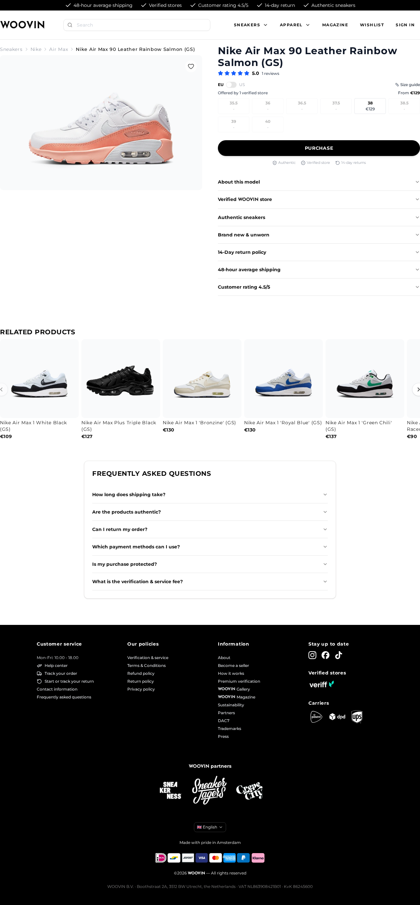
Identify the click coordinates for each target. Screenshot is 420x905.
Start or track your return (69, 681)
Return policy (140, 681)
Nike (36, 49)
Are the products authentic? (126, 512)
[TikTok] (339, 655)
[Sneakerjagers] (210, 790)
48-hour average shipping (249, 270)
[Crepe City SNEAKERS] (249, 791)
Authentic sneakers (241, 217)
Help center (56, 665)
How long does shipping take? (128, 494)
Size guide (410, 84)
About (224, 657)
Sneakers (11, 49)
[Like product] (191, 66)
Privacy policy (141, 689)
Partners (226, 712)
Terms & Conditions (146, 665)
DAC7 (223, 720)
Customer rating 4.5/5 (244, 287)
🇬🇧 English (207, 827)
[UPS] (357, 716)
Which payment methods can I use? (136, 547)
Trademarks (229, 728)
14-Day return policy (242, 252)
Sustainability (231, 704)
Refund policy (141, 673)
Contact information (57, 689)
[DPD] (337, 716)
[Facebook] (325, 655)
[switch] (231, 85)
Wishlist (372, 24)
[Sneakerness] (171, 791)
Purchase (319, 148)
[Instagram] (312, 655)
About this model (239, 182)
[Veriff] (321, 684)
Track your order (61, 673)
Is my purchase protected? (124, 564)
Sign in (405, 24)
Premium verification (239, 681)
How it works (231, 673)
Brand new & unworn (243, 235)
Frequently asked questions (64, 697)
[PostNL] (316, 717)
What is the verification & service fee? (137, 582)
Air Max (58, 49)
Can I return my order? (119, 529)
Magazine (335, 24)
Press (223, 736)
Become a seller (233, 665)
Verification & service (147, 657)
